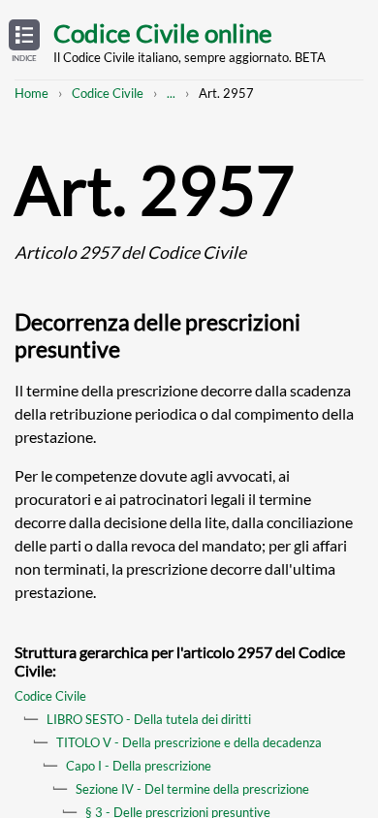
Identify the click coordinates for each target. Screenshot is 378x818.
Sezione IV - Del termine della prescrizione (192, 789)
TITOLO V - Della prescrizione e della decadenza (189, 742)
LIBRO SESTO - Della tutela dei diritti (149, 719)
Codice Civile (107, 93)
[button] (24, 42)
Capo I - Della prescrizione (138, 765)
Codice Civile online (162, 32)
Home (31, 93)
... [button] (171, 93)
